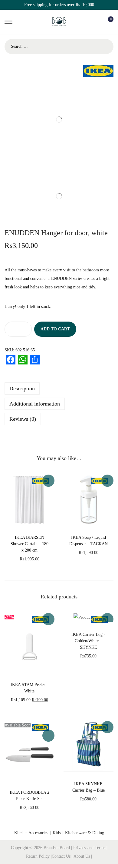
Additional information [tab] (34, 404)
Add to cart (55, 329)
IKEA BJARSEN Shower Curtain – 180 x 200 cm (29, 543)
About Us (82, 856)
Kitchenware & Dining (84, 833)
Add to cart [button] (48, 481)
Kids (57, 833)
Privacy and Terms (89, 847)
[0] (106, 22)
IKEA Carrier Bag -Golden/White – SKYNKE (88, 641)
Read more (48, 736)
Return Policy (38, 856)
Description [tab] (22, 388)
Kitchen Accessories (31, 833)
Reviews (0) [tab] (22, 419)
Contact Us (62, 856)
